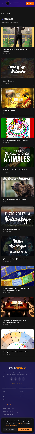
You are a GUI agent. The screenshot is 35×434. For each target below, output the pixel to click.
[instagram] (15, 379)
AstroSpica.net (18, 383)
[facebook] (11, 379)
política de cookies (20, 423)
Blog (2, 13)
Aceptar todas (25, 429)
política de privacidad (11, 425)
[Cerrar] (32, 419)
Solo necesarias (10, 429)
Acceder (30, 3)
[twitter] (23, 379)
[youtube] (19, 379)
